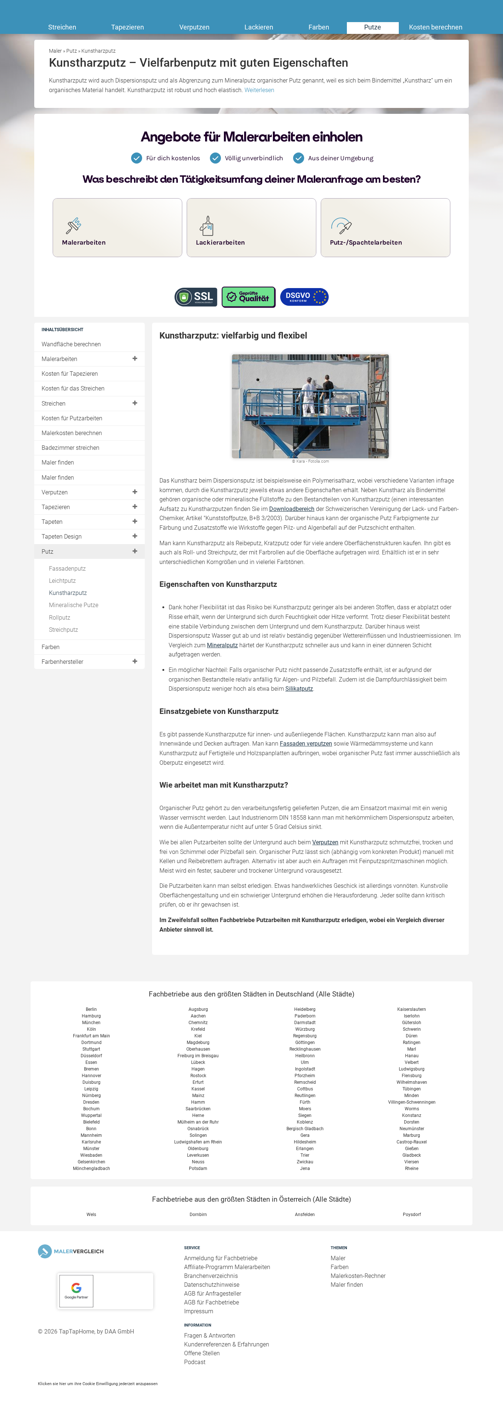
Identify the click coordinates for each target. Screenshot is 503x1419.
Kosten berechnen (435, 27)
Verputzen (194, 27)
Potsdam (198, 1168)
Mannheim (91, 1135)
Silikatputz (299, 688)
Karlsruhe (91, 1142)
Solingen (198, 1135)
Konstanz (411, 1115)
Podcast (194, 1362)
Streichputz (63, 629)
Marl (411, 1049)
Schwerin (412, 1029)
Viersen (411, 1161)
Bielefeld (91, 1122)
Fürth (305, 1102)
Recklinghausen (305, 1049)
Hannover (91, 1075)
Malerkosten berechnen (72, 433)
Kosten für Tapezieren (70, 373)
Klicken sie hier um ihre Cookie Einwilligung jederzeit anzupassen (98, 1383)
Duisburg (91, 1082)
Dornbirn (198, 1214)
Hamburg (91, 1016)
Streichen (62, 27)
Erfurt (198, 1082)
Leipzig (91, 1089)
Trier (304, 1155)
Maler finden (58, 462)
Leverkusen (198, 1155)
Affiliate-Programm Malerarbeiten (227, 1267)
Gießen (412, 1148)
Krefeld (198, 1029)
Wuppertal (91, 1115)
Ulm (305, 1062)
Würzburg (305, 1029)
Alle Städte (335, 994)
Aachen (198, 1016)
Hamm (198, 1102)
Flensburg (412, 1075)
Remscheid (305, 1082)
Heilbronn (305, 1055)
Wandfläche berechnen (71, 344)
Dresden (91, 1102)
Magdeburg (198, 1042)
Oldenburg (198, 1148)
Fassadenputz (67, 568)
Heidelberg (305, 1009)
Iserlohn (412, 1016)
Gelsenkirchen (91, 1161)
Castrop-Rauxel (412, 1142)
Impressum (198, 1311)
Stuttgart (91, 1049)
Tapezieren (127, 27)
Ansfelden (305, 1214)
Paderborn (305, 1016)
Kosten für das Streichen (73, 388)
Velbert (412, 1062)
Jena (305, 1168)
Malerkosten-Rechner (358, 1275)
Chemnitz (198, 1022)
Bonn (91, 1128)
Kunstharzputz (68, 592)
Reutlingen (305, 1095)
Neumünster (412, 1128)
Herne (198, 1115)
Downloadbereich (291, 508)
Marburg (411, 1135)
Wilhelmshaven (412, 1082)
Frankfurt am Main (91, 1035)
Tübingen (411, 1089)
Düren (412, 1035)
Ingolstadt (305, 1069)
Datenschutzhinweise (211, 1284)
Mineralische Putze (73, 605)
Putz (47, 551)
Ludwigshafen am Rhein (198, 1142)
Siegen (305, 1115)
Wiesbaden (91, 1155)
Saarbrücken (198, 1108)
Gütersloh (411, 1022)
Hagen (198, 1069)
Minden (411, 1095)
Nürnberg (91, 1095)
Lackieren (259, 27)
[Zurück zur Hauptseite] (105, 1251)
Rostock (198, 1075)
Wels (91, 1214)
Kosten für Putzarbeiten (72, 418)
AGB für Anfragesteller (212, 1293)
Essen (91, 1062)
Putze (372, 27)
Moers (305, 1108)
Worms (412, 1108)
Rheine (411, 1168)
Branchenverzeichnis (211, 1275)
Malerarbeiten (59, 358)
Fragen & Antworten (209, 1335)
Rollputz (59, 617)
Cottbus (305, 1089)
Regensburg (305, 1035)
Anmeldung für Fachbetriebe (220, 1258)
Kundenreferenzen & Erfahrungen (226, 1344)
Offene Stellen (202, 1353)
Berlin (91, 1009)
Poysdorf (412, 1214)
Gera (305, 1135)
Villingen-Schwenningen (412, 1102)
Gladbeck (411, 1155)
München (91, 1022)
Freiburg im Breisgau (198, 1055)
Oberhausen (198, 1049)
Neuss (198, 1161)
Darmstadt (305, 1022)
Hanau (412, 1055)
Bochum (91, 1108)
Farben (319, 27)
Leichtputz (62, 580)
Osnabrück (198, 1128)
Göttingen (305, 1042)
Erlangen (305, 1148)
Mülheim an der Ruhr (198, 1122)
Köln (91, 1029)
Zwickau (305, 1161)
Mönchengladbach (91, 1168)
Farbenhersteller (62, 661)
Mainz (198, 1095)
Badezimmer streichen (70, 447)
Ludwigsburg (412, 1069)
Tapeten (52, 521)
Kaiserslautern (411, 1009)
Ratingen (412, 1042)
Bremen (91, 1069)
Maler (338, 1258)
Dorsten (411, 1122)
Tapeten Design (62, 536)
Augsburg (198, 1009)
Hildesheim (305, 1142)
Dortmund (91, 1042)
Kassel (198, 1089)
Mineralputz (222, 645)
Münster (91, 1148)
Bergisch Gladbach (305, 1128)
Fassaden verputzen (306, 743)
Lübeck (198, 1062)
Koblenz (305, 1122)
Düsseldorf (91, 1055)
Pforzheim (305, 1075)
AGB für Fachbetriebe (211, 1302)
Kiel (198, 1035)
